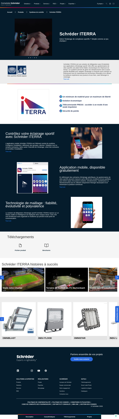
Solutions (27, 3)
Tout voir (66, 79)
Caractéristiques (49, 417)
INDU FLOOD (45, 338)
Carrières (62, 391)
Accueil (9, 12)
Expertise (71, 3)
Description (29, 417)
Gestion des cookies (88, 404)
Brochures (46, 250)
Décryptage (41, 388)
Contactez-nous (117, 314)
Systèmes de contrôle (36, 12)
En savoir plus (18, 328)
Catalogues (84, 391)
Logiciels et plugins (86, 388)
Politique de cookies (60, 402)
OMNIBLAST (9, 338)
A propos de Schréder (66, 382)
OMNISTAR (79, 338)
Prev (2, 277)
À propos (100, 3)
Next (117, 277)
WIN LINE (75, 404)
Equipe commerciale (65, 385)
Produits (36, 3)
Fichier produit (20, 250)
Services (46, 3)
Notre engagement (65, 388)
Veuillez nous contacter (81, 359)
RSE (54, 3)
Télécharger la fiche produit (18, 332)
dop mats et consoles (61, 404)
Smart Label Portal (86, 385)
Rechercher (106, 4)
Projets (62, 3)
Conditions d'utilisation (80, 402)
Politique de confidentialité (39, 402)
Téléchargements (69, 417)
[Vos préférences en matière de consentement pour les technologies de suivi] (116, 416)
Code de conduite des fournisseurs (36, 404)
